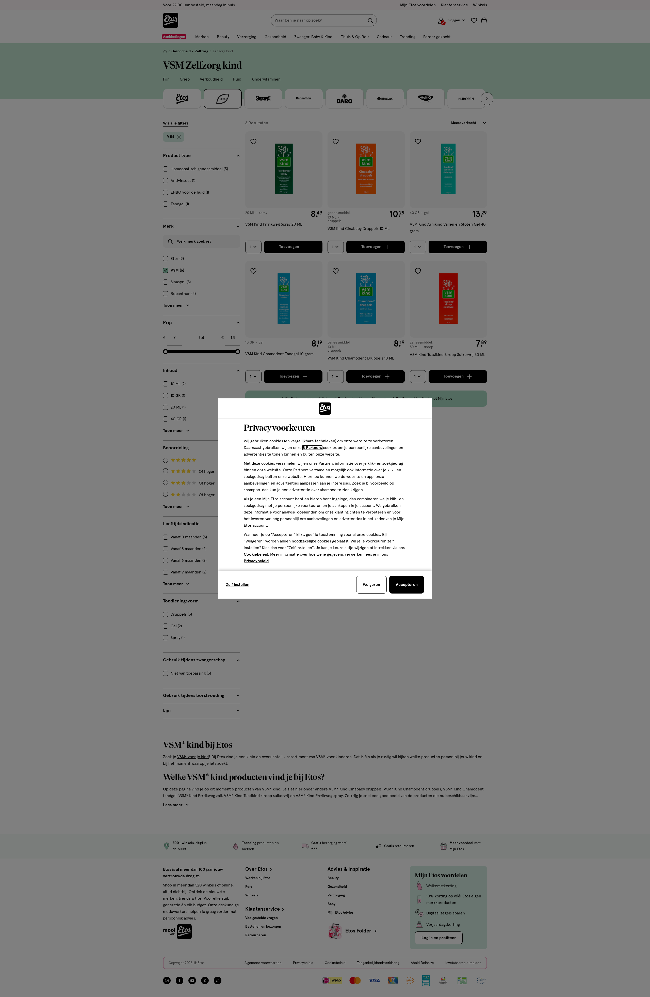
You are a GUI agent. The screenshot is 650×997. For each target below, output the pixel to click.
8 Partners (312, 448)
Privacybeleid (256, 561)
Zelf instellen (237, 585)
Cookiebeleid (256, 554)
